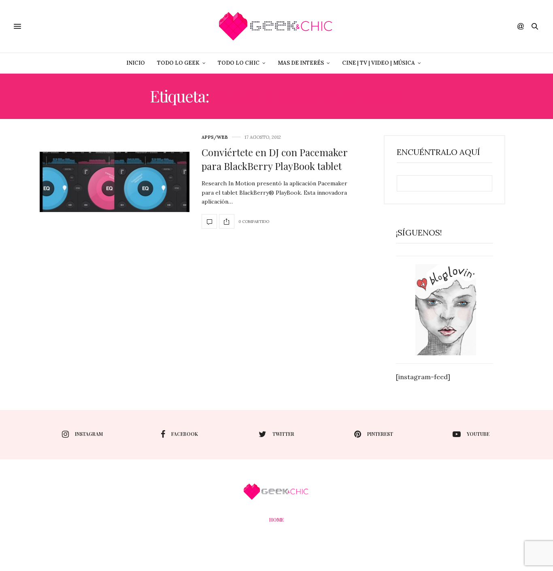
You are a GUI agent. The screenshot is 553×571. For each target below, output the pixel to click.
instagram (89, 434)
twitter (283, 434)
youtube (478, 434)
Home (276, 519)
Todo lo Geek (178, 62)
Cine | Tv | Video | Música (378, 62)
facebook (184, 434)
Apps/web (215, 137)
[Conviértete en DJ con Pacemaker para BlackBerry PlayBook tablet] (114, 182)
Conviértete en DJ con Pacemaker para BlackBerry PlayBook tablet (274, 159)
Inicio (135, 62)
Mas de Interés (301, 62)
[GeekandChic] (276, 26)
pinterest (380, 434)
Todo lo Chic (238, 62)
